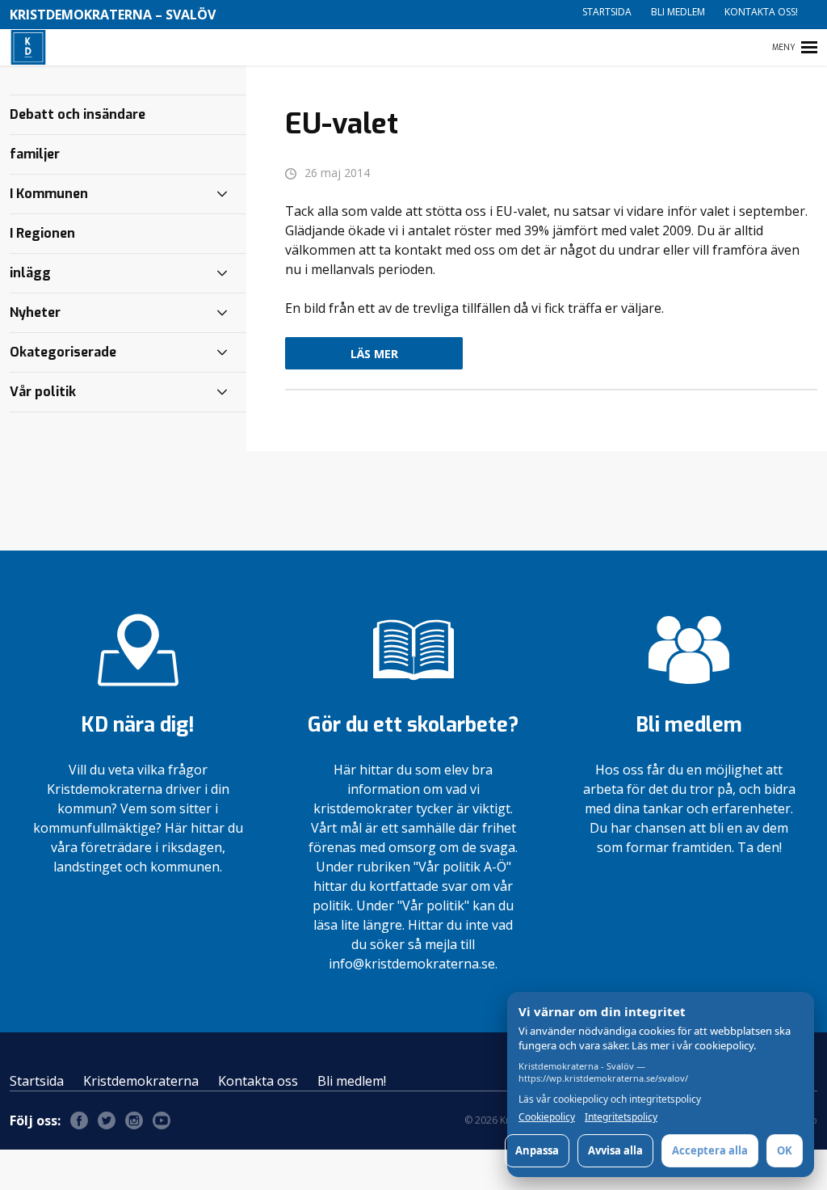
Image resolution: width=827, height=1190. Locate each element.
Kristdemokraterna (141, 1081)
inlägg (30, 272)
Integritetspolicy (621, 1117)
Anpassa (537, 1150)
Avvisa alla (615, 1150)
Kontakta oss (258, 1081)
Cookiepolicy (546, 1117)
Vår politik (43, 391)
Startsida (607, 12)
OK (784, 1150)
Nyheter (35, 312)
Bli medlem (678, 12)
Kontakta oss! (761, 12)
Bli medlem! (351, 1081)
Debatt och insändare (77, 114)
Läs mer (374, 353)
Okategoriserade (63, 352)
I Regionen (42, 233)
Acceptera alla (710, 1150)
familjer (35, 154)
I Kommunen (49, 193)
